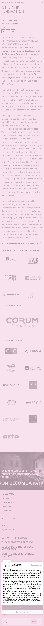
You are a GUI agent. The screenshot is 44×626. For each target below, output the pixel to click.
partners (15, 570)
